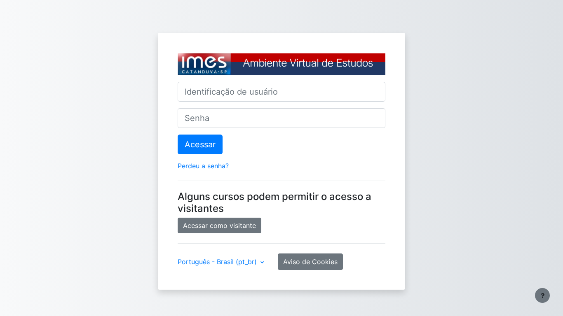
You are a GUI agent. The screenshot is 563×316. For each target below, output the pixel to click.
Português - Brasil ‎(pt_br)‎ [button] (218, 262)
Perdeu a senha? (203, 166)
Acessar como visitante (219, 225)
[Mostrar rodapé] (542, 295)
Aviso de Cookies (310, 262)
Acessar (200, 144)
